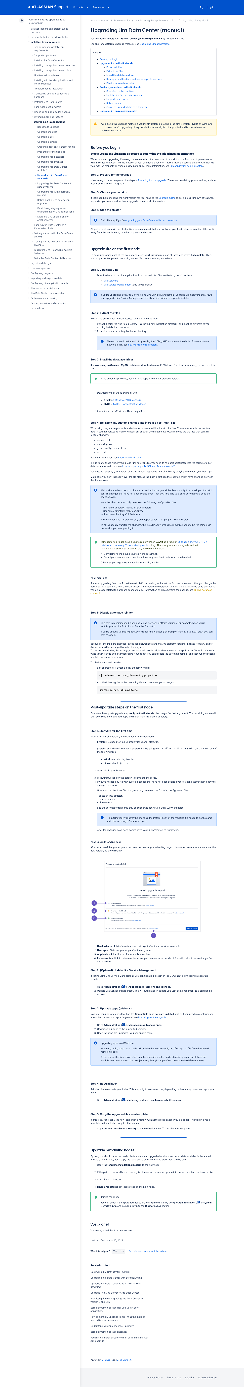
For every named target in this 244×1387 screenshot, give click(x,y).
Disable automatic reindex (120, 83)
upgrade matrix (167, 197)
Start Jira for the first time (120, 91)
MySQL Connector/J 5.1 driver (129, 404)
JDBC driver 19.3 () (126, 400)
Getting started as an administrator (49, 37)
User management (40, 268)
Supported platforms (45, 55)
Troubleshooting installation (48, 88)
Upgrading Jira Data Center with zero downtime (116, 1277)
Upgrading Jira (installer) (50, 156)
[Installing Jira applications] (176, 20)
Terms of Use (174, 1377)
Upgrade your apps (116, 99)
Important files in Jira (129, 457)
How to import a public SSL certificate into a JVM (148, 466)
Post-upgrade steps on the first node (120, 87)
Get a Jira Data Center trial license (52, 258)
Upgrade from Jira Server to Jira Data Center (114, 1292)
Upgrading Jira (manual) (50, 161)
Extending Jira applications (48, 116)
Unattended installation (46, 75)
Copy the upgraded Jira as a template (126, 107)
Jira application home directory (186, 165)
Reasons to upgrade (48, 126)
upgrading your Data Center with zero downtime (151, 220)
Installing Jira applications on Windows (54, 65)
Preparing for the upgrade (51, 151)
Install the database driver (120, 75)
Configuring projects (42, 273)
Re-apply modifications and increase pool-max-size (134, 79)
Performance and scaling (44, 298)
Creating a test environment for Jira (56, 146)
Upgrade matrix (45, 136)
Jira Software (111, 280)
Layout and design (41, 263)
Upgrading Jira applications (49, 121)
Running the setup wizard (47, 106)
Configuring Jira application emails (49, 283)
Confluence (107, 1360)
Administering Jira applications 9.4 (47, 19)
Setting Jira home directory (142, 344)
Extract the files (114, 71)
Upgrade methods (47, 141)
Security (189, 1377)
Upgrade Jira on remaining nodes (118, 111)
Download (114, 67)
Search (201, 7)
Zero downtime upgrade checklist (108, 1331)
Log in (210, 7)
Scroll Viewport (124, 1360)
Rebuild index (113, 103)
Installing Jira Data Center (48, 101)
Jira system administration (45, 288)
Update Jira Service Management (124, 95)
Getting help (37, 308)
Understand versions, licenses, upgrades (112, 1325)
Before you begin (109, 59)
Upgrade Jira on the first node (116, 63)
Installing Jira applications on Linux (52, 70)
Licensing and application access (52, 111)
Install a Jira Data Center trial (49, 60)
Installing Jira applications (45, 42)
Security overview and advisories (48, 303)
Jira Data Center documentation (48, 293)
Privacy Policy (155, 1377)
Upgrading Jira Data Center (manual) (110, 1271)
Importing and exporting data (46, 278)
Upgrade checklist (47, 131)
